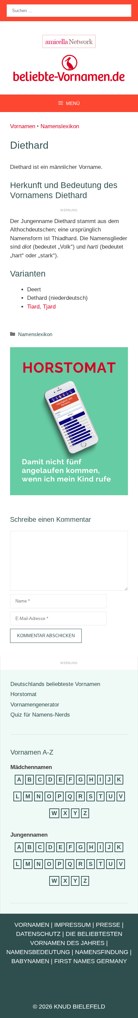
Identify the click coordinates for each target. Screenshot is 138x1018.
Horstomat (23, 694)
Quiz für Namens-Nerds (40, 715)
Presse (108, 924)
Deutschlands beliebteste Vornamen (55, 684)
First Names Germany (90, 961)
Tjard (49, 306)
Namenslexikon (60, 126)
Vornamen (22, 126)
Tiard (33, 306)
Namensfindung (101, 952)
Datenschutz (38, 934)
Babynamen (30, 961)
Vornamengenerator (34, 704)
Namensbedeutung (38, 952)
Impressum (72, 924)
